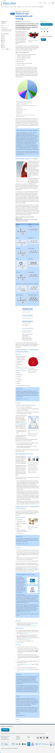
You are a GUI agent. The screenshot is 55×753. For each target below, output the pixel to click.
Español (3, 45)
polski (3, 43)
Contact (40, 3)
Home (2, 6)
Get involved (34, 6)
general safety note (24, 398)
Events (26, 6)
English (3, 35)
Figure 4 (37, 503)
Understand (19, 6)
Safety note (18, 737)
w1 (22, 144)
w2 (21, 579)
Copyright (18, 736)
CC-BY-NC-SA (17, 721)
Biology (6, 29)
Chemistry (6, 27)
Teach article (12, 14)
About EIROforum (4, 737)
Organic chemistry (4, 30)
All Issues (11, 6)
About (30, 6)
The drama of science (27, 664)
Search (49, 3)
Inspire (15, 6)
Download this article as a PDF (46, 24)
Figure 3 (27, 413)
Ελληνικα (3, 40)
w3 (28, 613)
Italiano (3, 42)
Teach (23, 6)
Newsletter (45, 3)
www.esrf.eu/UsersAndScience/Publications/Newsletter (27, 625)
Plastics (9, 30)
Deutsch (3, 39)
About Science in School (5, 736)
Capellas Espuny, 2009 (27, 611)
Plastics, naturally (27, 669)
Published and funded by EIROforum (7, 748)
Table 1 (37, 118)
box (16, 124)
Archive (28, 736)
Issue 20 (27, 11)
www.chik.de (25, 633)
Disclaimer (18, 739)
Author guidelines (40, 6)
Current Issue (6, 6)
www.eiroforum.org (20, 642)
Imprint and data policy (5, 739)
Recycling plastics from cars (27, 568)
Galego (3, 37)
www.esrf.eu (27, 639)
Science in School (18, 11)
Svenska (3, 47)
